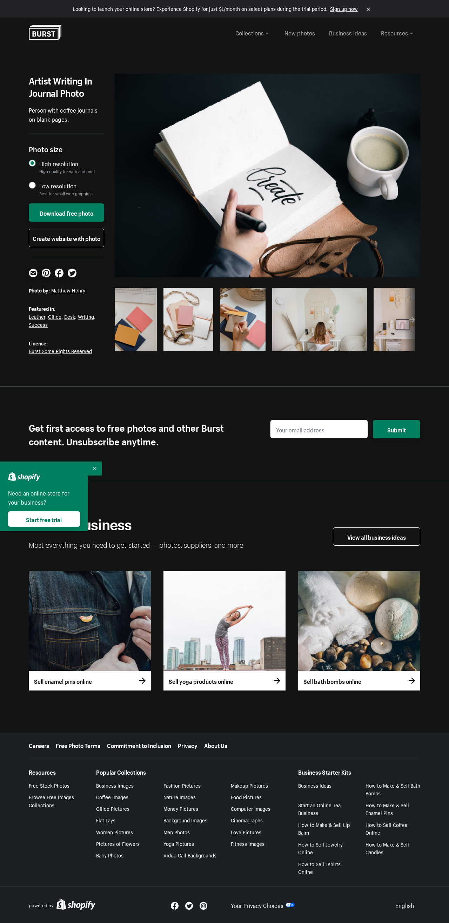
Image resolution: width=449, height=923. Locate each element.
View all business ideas (376, 536)
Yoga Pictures (178, 843)
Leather (37, 316)
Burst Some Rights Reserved (60, 351)
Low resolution (57, 186)
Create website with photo (66, 237)
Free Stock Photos (49, 785)
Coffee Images (112, 797)
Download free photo (66, 212)
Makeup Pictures (249, 785)
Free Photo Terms (78, 744)
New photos (299, 32)
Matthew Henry (68, 290)
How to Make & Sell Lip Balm (324, 828)
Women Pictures (114, 832)
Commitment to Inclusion (139, 744)
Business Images (115, 785)
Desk (69, 316)
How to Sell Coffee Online (387, 828)
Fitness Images (247, 843)
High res (167, 343)
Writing (86, 316)
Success (38, 324)
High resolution (58, 164)
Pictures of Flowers (118, 843)
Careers (39, 744)
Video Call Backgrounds (189, 855)
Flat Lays (105, 820)
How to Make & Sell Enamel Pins (387, 809)
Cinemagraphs (247, 820)
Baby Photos (109, 855)
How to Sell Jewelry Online (320, 848)
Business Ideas (314, 785)
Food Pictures (246, 797)
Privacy (187, 744)
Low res (138, 343)
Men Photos (176, 832)
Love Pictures (246, 832)
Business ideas (348, 32)
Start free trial (44, 519)
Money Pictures (180, 808)
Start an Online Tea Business (319, 809)
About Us (215, 744)
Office (54, 316)
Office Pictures (112, 808)
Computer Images (250, 808)
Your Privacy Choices (257, 904)
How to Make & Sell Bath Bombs (393, 789)
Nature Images (179, 797)
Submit (396, 429)
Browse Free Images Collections (51, 801)
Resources (394, 32)
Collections (249, 32)
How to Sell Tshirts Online (319, 868)
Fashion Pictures (182, 785)
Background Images (185, 820)
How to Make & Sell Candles (387, 848)
